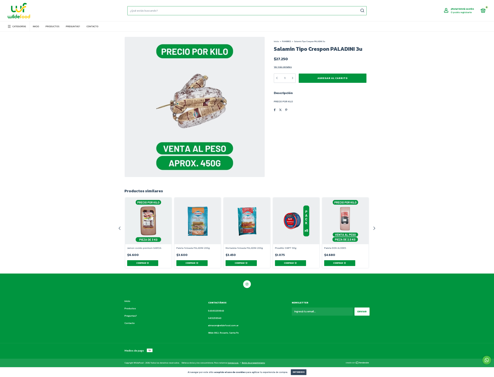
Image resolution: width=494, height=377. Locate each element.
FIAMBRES (286, 41)
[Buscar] (362, 10)
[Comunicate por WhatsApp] (486, 360)
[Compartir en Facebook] (275, 110)
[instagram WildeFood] (247, 284)
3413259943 (214, 318)
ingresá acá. (233, 362)
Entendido (299, 372)
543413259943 (216, 311)
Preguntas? (73, 26)
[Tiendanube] (357, 363)
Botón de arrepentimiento (253, 362)
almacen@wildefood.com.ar (223, 325)
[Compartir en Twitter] (280, 110)
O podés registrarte (461, 12)
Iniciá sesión (466, 9)
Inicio (36, 26)
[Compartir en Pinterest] (286, 110)
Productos (52, 26)
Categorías (19, 26)
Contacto (92, 26)
